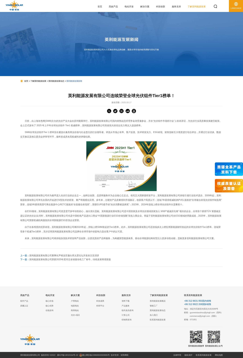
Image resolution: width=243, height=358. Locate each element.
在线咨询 (49, 310)
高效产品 (24, 295)
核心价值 (49, 301)
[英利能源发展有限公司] (14, 6)
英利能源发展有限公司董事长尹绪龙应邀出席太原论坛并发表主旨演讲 (59, 255)
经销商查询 (126, 320)
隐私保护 (188, 355)
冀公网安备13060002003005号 (96, 355)
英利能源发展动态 (56, 81)
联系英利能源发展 (158, 320)
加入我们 (154, 315)
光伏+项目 (75, 315)
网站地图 (219, 355)
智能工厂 (154, 306)
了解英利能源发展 (38, 81)
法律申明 (177, 355)
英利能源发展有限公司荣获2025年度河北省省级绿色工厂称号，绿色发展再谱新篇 (65, 259)
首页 (26, 81)
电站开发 (50, 295)
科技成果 (100, 301)
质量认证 (24, 306)
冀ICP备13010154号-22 (67, 355)
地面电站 (75, 306)
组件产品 (24, 301)
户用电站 (75, 301)
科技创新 (100, 295)
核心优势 (49, 306)
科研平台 (100, 306)
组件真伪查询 (127, 310)
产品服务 (126, 306)
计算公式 (126, 315)
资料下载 (126, 301)
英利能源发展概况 (158, 301)
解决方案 (75, 295)
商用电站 (75, 310)
